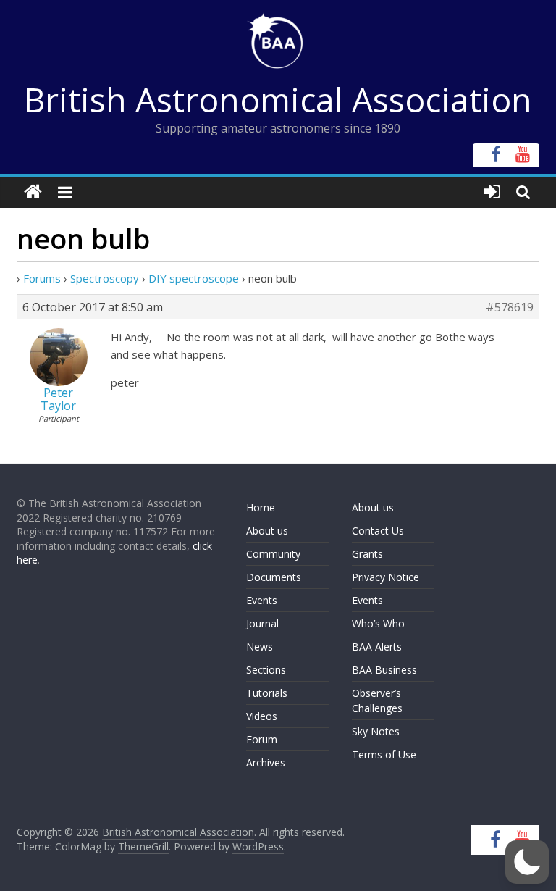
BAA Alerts (377, 646)
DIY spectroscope (193, 278)
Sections (266, 670)
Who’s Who (378, 623)
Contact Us (378, 530)
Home (260, 507)
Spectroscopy (104, 278)
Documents (273, 577)
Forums (42, 278)
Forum (261, 739)
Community (273, 554)
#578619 (510, 307)
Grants (367, 554)
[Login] (491, 192)
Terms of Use (384, 754)
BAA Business (384, 670)
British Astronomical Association (278, 99)
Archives (265, 762)
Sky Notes (376, 731)
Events (261, 600)
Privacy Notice (385, 577)
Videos (261, 716)
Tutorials (266, 693)
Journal (262, 623)
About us (267, 530)
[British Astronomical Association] (33, 192)
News (259, 646)
